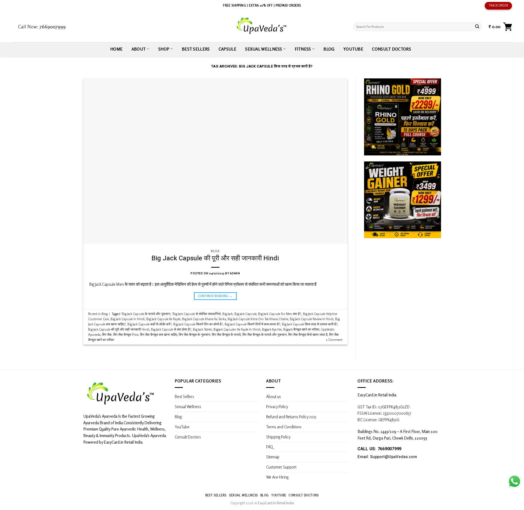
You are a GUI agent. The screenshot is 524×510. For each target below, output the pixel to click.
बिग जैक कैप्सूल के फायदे (226, 334)
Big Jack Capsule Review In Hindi (312, 319)
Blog (328, 48)
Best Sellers (196, 48)
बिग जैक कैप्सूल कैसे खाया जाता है (307, 334)
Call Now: (42, 26)
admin (235, 273)
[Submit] (477, 26)
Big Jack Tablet (202, 329)
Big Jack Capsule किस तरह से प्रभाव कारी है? (310, 324)
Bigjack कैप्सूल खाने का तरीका (301, 329)
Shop (163, 48)
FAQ (269, 446)
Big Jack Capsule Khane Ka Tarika (204, 319)
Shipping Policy (278, 436)
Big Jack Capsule (245, 314)
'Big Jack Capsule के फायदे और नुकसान (145, 314)
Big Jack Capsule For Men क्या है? (279, 314)
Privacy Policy (277, 406)
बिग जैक (107, 334)
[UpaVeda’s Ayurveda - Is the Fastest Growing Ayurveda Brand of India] (261, 26)
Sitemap (272, 456)
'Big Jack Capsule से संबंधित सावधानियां (196, 314)
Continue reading (215, 296)
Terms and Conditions (284, 426)
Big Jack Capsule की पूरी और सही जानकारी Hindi (215, 258)
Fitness (303, 48)
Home (116, 48)
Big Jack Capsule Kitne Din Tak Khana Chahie (258, 319)
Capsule (227, 48)
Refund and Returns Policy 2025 (291, 416)
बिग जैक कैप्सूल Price (125, 334)
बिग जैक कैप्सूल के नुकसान (194, 334)
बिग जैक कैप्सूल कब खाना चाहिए (158, 334)
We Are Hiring (277, 476)
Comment (334, 340)
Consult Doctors (391, 48)
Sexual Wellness (263, 48)
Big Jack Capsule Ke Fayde (163, 319)
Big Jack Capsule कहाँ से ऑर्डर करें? (149, 324)
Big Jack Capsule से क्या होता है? (171, 329)
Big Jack (227, 314)
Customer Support (281, 466)
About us (273, 396)
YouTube (353, 48)
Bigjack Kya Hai (272, 329)
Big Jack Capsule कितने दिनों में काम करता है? (252, 324)
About (139, 48)
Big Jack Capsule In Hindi (128, 319)
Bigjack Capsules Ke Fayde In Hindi (236, 329)
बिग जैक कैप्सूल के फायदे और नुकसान (264, 334)
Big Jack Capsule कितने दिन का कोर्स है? (198, 324)
